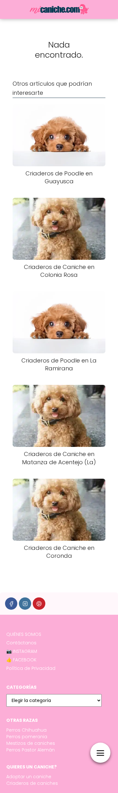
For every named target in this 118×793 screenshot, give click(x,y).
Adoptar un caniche (28, 776)
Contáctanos (21, 643)
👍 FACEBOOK (21, 660)
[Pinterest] (39, 603)
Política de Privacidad (30, 668)
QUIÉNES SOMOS (23, 634)
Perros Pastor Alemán (30, 750)
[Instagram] (25, 603)
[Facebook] (11, 603)
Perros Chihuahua (26, 730)
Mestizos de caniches (30, 743)
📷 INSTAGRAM (21, 651)
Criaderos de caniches (32, 783)
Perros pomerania (26, 736)
